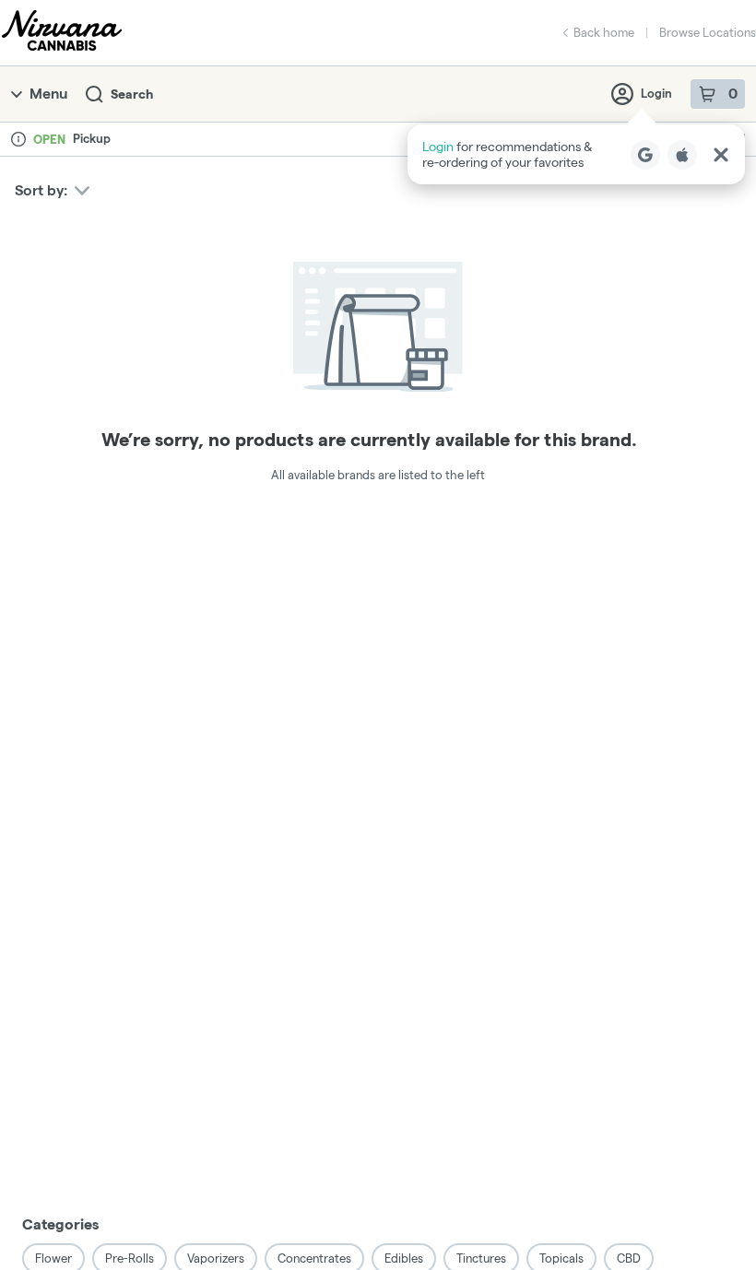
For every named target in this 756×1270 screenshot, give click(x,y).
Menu (48, 93)
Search (132, 94)
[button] (576, 154)
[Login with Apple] (682, 155)
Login (656, 93)
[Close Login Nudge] (721, 155)
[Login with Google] (645, 155)
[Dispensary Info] (18, 139)
